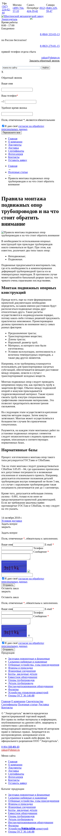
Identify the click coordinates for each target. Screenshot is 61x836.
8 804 (10, 746)
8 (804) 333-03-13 (50, 34)
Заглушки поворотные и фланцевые (29, 658)
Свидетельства (34, 701)
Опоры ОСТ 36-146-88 (21, 695)
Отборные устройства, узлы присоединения (33, 664)
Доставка (13, 147)
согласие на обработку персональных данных (22, 128)
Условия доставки (11, 520)
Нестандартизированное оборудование (30, 686)
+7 (3, 101)
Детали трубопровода (20, 683)
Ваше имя (7, 544)
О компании (15, 141)
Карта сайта (28, 828)
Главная (12, 138)
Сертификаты (16, 150)
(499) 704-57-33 (18, 9)
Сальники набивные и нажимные (27, 661)
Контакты (13, 157)
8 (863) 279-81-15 (50, 45)
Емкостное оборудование (22, 677)
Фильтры (13, 689)
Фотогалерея (15, 154)
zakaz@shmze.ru (50, 57)
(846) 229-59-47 (51, 9)
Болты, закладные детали (22, 674)
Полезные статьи (28, 704)
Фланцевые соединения (22, 670)
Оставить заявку (17, 160)
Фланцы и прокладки (20, 667)
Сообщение (25, 566)
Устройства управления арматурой (28, 692)
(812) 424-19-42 (36, 9)
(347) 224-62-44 (6, 9)
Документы (15, 144)
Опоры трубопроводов (21, 680)
